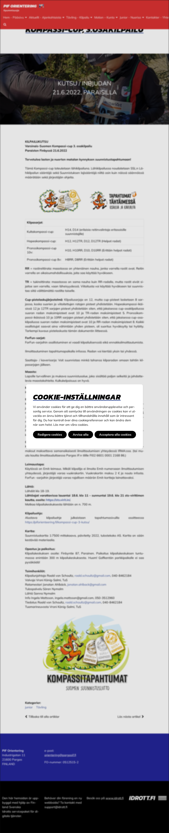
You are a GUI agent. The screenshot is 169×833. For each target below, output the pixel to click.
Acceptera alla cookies (115, 434)
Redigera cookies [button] (50, 434)
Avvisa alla (80, 434)
